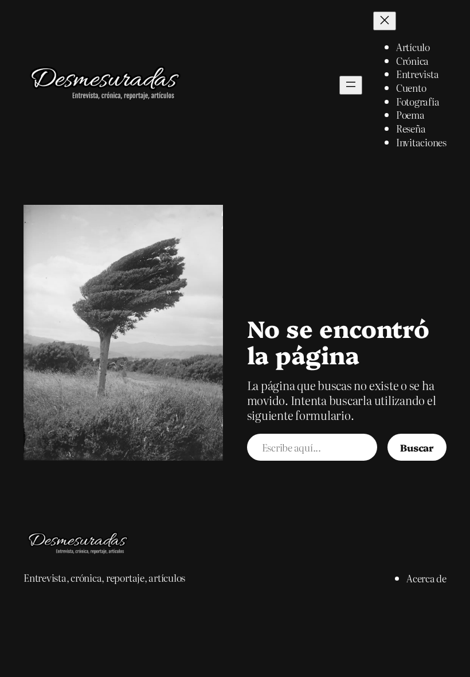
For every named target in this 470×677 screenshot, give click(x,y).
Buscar (417, 447)
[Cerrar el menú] (384, 20)
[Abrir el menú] (350, 85)
